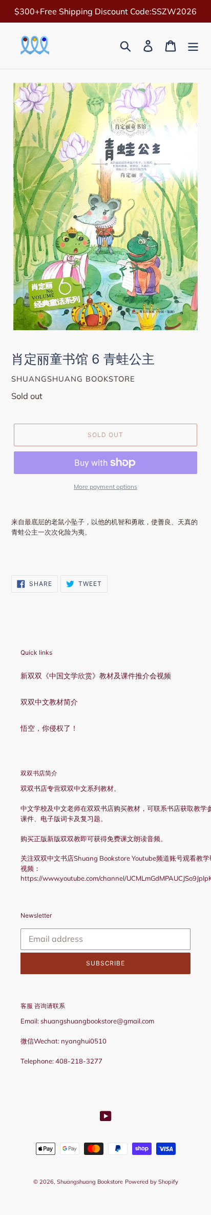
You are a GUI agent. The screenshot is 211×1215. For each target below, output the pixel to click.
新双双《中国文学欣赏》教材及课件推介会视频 (95, 675)
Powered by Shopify (151, 1181)
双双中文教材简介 (49, 702)
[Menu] (193, 46)
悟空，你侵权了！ (49, 728)
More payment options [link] (105, 486)
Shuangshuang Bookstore (90, 1181)
